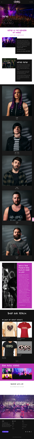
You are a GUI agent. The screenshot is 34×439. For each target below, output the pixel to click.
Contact (13, 428)
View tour (10, 22)
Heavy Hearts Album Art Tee (6, 337)
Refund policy (24, 426)
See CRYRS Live (22, 305)
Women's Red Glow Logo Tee (21, 338)
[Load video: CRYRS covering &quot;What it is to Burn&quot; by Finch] (7, 376)
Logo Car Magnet (19, 354)
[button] (2, 2)
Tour (12, 426)
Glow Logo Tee (4, 357)
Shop (4, 22)
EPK (22, 428)
